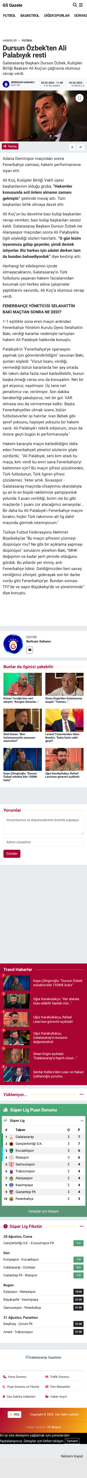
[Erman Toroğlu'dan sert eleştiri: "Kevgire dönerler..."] (22, 684)
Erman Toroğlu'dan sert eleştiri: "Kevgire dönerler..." (21, 700)
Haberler (10, 40)
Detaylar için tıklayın (44, 1211)
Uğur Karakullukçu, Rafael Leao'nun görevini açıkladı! (62, 775)
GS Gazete (12, 5)
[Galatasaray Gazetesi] (43, 1357)
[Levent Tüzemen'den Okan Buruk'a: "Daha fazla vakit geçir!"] (64, 720)
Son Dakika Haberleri (21, 1396)
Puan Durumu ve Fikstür (23, 1387)
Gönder (12, 854)
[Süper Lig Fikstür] (82, 1226)
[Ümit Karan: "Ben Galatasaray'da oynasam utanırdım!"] (22, 720)
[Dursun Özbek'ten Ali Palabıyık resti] (43, 115)
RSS (16, 1414)
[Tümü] (82, 1094)
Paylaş (12, 146)
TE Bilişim (54, 1427)
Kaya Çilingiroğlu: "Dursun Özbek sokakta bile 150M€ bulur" (20, 777)
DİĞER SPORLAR (56, 15)
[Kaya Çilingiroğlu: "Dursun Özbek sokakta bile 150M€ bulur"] (22, 759)
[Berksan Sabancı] (13, 644)
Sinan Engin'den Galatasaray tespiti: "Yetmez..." (63, 700)
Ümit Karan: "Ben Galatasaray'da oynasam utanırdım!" (19, 738)
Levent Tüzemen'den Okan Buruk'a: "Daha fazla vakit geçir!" (62, 738)
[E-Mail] (29, 650)
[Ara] (75, 5)
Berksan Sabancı (38, 641)
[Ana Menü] (81, 5)
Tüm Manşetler (60, 1387)
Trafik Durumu (59, 1377)
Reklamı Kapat (72, 1456)
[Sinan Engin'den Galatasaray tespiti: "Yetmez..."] (64, 684)
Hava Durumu (17, 1377)
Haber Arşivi (58, 1396)
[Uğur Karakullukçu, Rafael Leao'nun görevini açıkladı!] (64, 759)
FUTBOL (9, 15)
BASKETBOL (29, 15)
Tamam (72, 1441)
